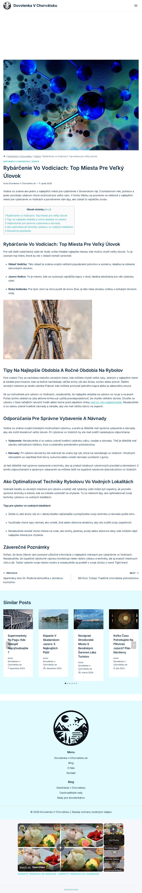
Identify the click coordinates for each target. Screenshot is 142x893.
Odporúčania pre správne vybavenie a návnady (32, 223)
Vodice (35, 161)
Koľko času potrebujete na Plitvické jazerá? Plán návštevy (123, 644)
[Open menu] (136, 5)
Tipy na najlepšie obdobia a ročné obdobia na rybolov (36, 219)
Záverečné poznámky (18, 230)
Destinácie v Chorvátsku (16, 161)
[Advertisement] (71, 32)
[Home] (4, 156)
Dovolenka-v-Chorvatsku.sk (71, 757)
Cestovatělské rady (71, 792)
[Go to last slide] (8, 645)
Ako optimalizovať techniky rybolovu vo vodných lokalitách (39, 226)
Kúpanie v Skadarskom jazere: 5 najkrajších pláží (51, 644)
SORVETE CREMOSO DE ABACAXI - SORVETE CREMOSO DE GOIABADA (60, 828)
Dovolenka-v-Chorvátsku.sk (22, 183)
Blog (71, 762)
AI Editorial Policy (71, 889)
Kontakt (71, 773)
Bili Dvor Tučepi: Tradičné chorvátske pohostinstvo (108, 576)
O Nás (71, 768)
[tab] (65, 683)
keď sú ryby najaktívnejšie (106, 402)
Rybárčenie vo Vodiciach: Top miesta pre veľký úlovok (36, 215)
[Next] (133, 645)
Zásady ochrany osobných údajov (92, 811)
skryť (47, 209)
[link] (22, 828)
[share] (97, 826)
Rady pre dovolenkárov (71, 797)
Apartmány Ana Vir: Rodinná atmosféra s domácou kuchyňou (33, 578)
